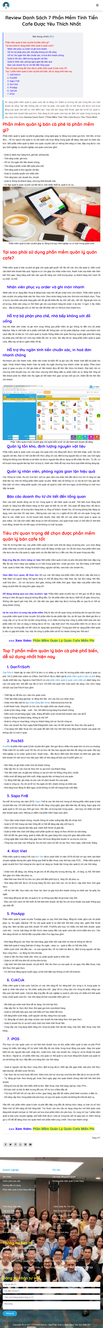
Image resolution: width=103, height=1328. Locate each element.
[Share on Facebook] (5, 1144)
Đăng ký (10, 1313)
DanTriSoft (8, 672)
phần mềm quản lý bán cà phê (81, 676)
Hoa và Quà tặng (61, 1232)
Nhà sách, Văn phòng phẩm (15, 1232)
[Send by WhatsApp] (20, 1144)
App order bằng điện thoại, (37, 702)
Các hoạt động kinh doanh (64, 1177)
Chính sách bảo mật (11, 1181)
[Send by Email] (30, 1144)
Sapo (38, 801)
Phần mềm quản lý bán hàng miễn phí (19, 1190)
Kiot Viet (39, 856)
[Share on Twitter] (10, 1144)
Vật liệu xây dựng (10, 1224)
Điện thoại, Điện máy (62, 1211)
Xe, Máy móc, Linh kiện (63, 1224)
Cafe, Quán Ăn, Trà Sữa (64, 1206)
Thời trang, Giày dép (12, 1206)
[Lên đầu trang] (97, 1321)
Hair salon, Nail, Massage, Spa (67, 1215)
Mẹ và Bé (58, 1228)
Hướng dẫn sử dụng (12, 1185)
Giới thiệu (7, 1177)
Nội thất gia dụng (10, 1228)
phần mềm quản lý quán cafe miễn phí (68, 680)
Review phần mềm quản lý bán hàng (68, 1181)
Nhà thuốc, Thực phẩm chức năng (69, 1219)
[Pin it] (15, 1144)
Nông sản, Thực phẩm (12, 1219)
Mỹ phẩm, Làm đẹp (11, 1215)
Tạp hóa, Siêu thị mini (12, 1211)
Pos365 (6, 746)
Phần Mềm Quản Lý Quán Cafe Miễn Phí (63, 640)
